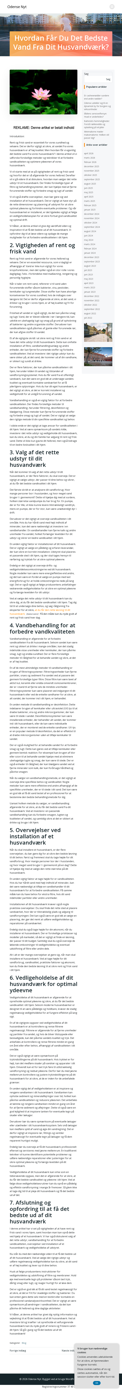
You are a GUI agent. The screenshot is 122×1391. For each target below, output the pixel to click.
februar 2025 (90, 205)
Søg (86, 73)
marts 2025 (89, 201)
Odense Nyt (17, 6)
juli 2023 (88, 270)
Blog (24, 1342)
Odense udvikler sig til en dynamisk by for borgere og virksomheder (97, 106)
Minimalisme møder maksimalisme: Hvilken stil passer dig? (96, 134)
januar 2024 (90, 252)
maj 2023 (88, 278)
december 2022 (91, 296)
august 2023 (90, 265)
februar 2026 (90, 162)
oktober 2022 (90, 304)
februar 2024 (90, 248)
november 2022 (91, 300)
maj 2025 (88, 192)
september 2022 (92, 309)
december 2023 (91, 257)
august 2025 (90, 183)
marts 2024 (89, 244)
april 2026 (88, 153)
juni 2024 (88, 235)
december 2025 (91, 166)
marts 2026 (89, 157)
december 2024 (91, 214)
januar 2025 (90, 209)
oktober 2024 (90, 222)
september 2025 (92, 179)
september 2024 (92, 226)
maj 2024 (88, 239)
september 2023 (92, 261)
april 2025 (88, 196)
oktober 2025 (90, 175)
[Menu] (112, 6)
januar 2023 (90, 291)
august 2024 (90, 231)
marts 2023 (89, 287)
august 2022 (90, 313)
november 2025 (91, 170)
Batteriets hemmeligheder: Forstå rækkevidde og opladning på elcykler (97, 124)
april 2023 (88, 283)
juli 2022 (88, 317)
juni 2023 (88, 274)
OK (96, 1383)
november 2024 (91, 218)
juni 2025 (88, 188)
